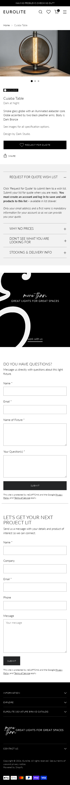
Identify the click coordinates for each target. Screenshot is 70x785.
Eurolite (26, 760)
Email (7, 401)
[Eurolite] (14, 12)
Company (9, 560)
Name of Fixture (13, 419)
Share (12, 156)
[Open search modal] (40, 12)
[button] (48, 12)
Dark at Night (11, 103)
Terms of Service (22, 497)
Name (7, 383)
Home (6, 25)
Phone (7, 597)
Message (8, 615)
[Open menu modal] (65, 12)
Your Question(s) (14, 451)
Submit (35, 485)
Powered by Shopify (13, 767)
